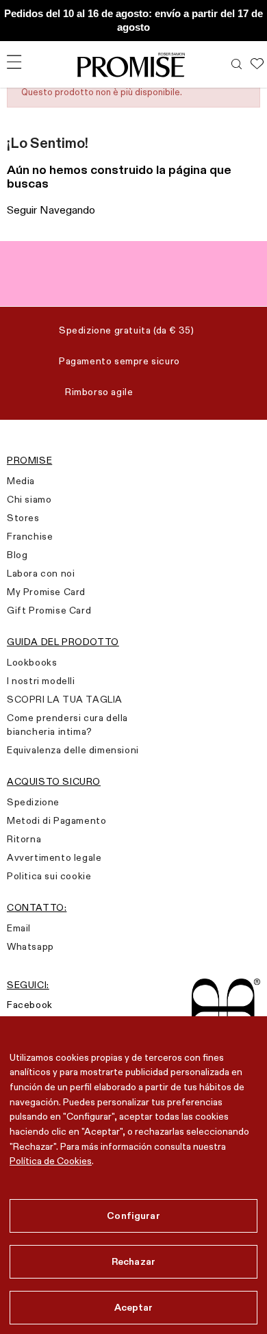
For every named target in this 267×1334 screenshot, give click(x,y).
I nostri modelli (41, 681)
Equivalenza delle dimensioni (73, 750)
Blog (17, 555)
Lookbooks (32, 662)
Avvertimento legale (54, 857)
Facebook (30, 1004)
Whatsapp (30, 946)
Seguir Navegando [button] (51, 209)
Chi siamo (29, 499)
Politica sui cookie (49, 876)
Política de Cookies (51, 1161)
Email (19, 928)
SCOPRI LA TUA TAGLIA (65, 699)
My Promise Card (46, 592)
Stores (23, 518)
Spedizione (33, 802)
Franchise (30, 536)
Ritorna (24, 839)
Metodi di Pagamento (56, 820)
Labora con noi (41, 573)
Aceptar (133, 1307)
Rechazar (133, 1261)
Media (21, 481)
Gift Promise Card (49, 610)
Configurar (133, 1215)
